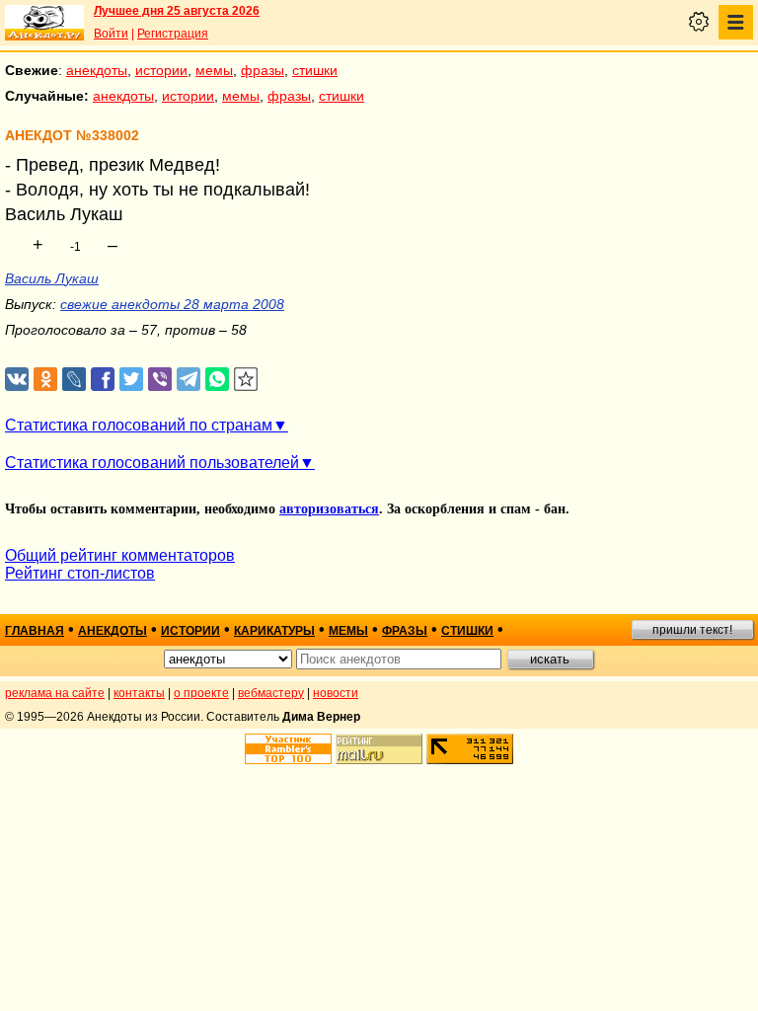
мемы (214, 70)
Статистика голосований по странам (138, 425)
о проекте (201, 693)
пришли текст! (692, 630)
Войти (111, 33)
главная (34, 631)
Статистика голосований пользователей (152, 462)
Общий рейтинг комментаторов (120, 555)
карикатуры (274, 631)
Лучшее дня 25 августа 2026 (177, 11)
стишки (315, 70)
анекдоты (96, 70)
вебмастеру (271, 693)
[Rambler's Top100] (288, 749)
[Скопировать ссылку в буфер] (246, 379)
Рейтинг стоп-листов (80, 573)
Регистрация (172, 33)
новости (335, 693)
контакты (139, 693)
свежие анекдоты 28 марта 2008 (172, 304)
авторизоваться (329, 509)
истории (161, 70)
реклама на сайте (55, 693)
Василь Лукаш (52, 278)
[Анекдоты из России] (44, 22)
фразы (262, 70)
